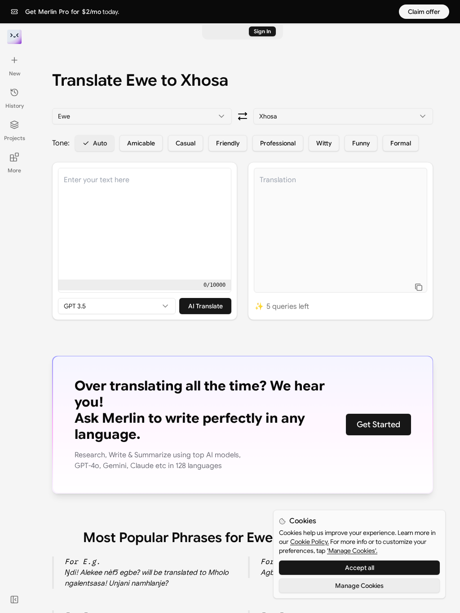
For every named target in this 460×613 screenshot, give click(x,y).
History (14, 105)
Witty (324, 143)
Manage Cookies (359, 586)
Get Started (378, 424)
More (14, 170)
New (14, 73)
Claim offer (424, 12)
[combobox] (142, 116)
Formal (400, 143)
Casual (185, 143)
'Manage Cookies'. (352, 551)
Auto (100, 143)
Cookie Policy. (309, 542)
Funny (361, 143)
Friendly (227, 143)
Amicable (141, 143)
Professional (278, 143)
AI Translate (205, 306)
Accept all (359, 568)
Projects (14, 138)
